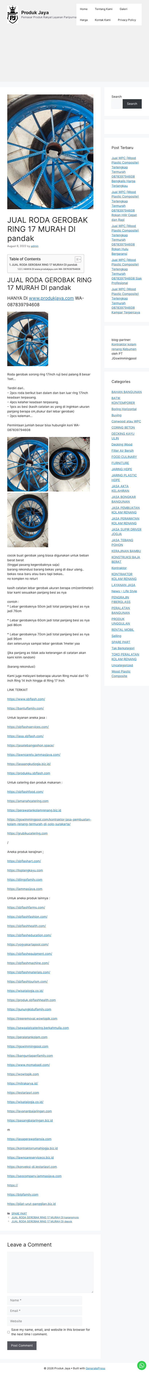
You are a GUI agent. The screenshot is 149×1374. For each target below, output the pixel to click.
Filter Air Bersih (123, 450)
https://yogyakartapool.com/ (28, 944)
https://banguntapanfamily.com (30, 1055)
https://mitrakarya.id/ (22, 1083)
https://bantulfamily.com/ (25, 708)
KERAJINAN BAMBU (126, 551)
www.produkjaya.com (51, 298)
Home (84, 9)
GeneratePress (95, 1368)
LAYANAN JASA (123, 585)
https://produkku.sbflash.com (28, 773)
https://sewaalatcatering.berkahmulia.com (38, 1028)
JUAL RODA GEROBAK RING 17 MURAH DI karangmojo (45, 1217)
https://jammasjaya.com (24, 889)
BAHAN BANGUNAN (127, 392)
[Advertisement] (74, 56)
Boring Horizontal (124, 409)
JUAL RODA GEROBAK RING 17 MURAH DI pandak (44, 264)
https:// (12, 1185)
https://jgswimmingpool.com (27, 1046)
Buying (116, 415)
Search (117, 96)
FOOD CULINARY (124, 457)
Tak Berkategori (123, 648)
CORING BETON (123, 427)
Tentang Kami (103, 9)
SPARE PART (19, 1213)
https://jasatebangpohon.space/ (30, 745)
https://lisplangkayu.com (25, 870)
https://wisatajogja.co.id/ (25, 991)
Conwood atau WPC (126, 421)
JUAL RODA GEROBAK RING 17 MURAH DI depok (41, 1221)
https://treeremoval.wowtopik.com (32, 1018)
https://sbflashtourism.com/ (27, 981)
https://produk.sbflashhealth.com (31, 1000)
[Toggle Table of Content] (76, 259)
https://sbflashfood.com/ (25, 792)
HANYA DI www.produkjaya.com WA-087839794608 (51, 269)
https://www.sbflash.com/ (26, 699)
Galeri (123, 9)
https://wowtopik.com (23, 1074)
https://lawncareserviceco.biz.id (30, 1157)
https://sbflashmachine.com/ (28, 963)
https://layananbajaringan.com (29, 1111)
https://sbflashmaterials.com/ (28, 972)
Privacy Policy (127, 20)
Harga (84, 20)
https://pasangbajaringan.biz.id (30, 1120)
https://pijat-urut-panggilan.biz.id (31, 1204)
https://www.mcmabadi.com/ (28, 1065)
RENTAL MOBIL (123, 630)
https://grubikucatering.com (27, 833)
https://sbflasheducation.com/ (29, 935)
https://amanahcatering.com (28, 801)
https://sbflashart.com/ (24, 861)
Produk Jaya (35, 12)
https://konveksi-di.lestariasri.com (32, 1167)
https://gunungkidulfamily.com (29, 1009)
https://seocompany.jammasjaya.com (34, 1176)
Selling (116, 636)
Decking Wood (122, 444)
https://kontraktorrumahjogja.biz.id (32, 1148)
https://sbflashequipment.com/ (29, 954)
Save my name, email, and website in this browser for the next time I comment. (50, 1332)
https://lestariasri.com (23, 1092)
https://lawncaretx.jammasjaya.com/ (33, 754)
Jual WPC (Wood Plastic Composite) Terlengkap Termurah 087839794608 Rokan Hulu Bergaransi (125, 240)
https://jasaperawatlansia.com (29, 1139)
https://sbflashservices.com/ (28, 727)
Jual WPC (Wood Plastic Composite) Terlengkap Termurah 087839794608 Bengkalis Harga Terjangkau (125, 172)
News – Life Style (124, 591)
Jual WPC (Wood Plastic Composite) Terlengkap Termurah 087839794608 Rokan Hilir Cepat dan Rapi (125, 206)
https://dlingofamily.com (24, 879)
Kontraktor (119, 568)
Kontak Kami (103, 20)
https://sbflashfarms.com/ (26, 907)
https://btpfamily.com (22, 1194)
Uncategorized (122, 665)
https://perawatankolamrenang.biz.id (34, 810)
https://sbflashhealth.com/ (26, 926)
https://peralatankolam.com (27, 1037)
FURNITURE (120, 463)
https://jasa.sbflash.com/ (25, 736)
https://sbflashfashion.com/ (27, 916)
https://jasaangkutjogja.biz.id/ (29, 764)
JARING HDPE (122, 469)
